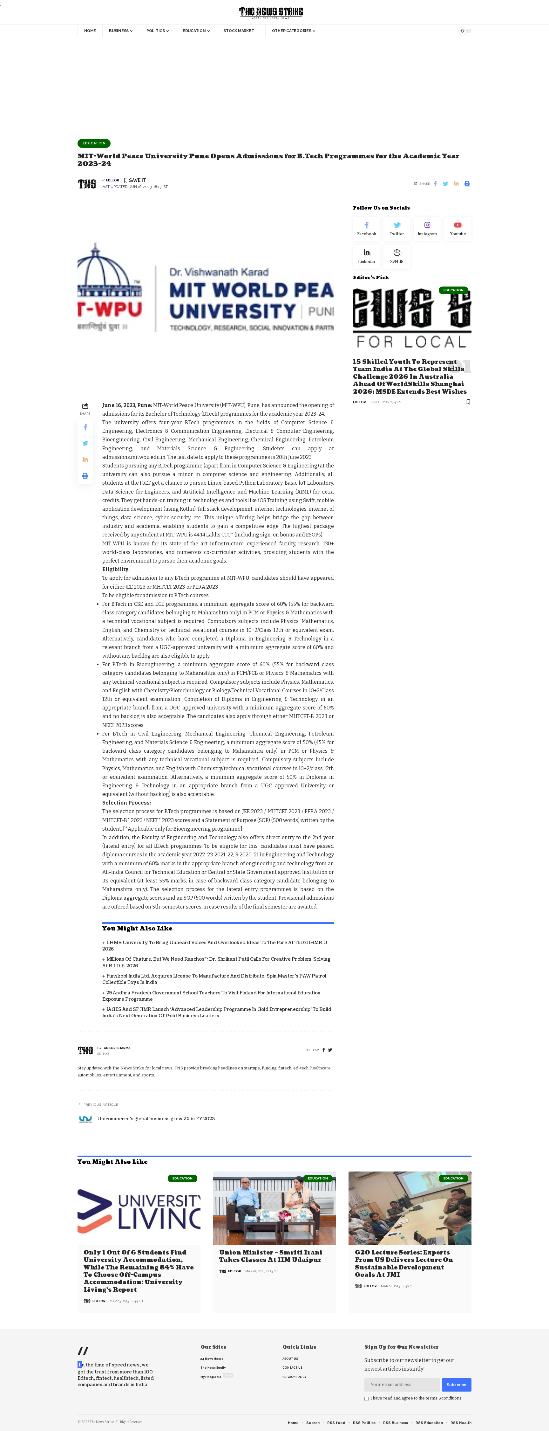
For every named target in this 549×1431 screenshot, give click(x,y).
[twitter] (330, 1050)
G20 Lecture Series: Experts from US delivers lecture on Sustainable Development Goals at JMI (404, 1264)
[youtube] (458, 229)
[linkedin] (366, 257)
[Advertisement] (274, 84)
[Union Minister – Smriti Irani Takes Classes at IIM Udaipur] (274, 1208)
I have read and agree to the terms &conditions (416, 1398)
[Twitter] (397, 229)
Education (94, 143)
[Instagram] (427, 229)
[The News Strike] (271, 13)
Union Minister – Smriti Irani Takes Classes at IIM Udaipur (270, 1256)
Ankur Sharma (117, 1048)
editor (112, 180)
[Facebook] (324, 1050)
